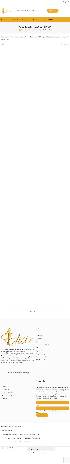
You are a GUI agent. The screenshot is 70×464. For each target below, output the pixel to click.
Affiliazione (39, 348)
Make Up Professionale (21, 20)
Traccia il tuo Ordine (7, 392)
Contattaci (39, 336)
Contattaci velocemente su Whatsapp (17, 373)
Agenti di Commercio (42, 351)
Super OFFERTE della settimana (29, 434)
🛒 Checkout (5, 389)
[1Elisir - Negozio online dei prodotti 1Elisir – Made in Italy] (6, 10)
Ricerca (51, 11)
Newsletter (4, 398)
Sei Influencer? (40, 360)
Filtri (3, 44)
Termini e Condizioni (42, 345)
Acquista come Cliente (10, 434)
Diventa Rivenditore (42, 357)
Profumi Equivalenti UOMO (42, 30)
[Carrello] (65, 10)
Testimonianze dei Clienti (22, 442)
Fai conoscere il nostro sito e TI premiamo (27, 438)
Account (3, 386)
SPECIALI (50, 20)
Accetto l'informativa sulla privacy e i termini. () (51, 411)
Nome (38, 400)
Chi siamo (39, 339)
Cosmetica (5, 20)
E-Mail (38, 405)
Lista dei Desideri (6, 395)
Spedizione (39, 342)
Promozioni (7, 438)
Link (37, 412)
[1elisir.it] (17, 338)
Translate (42, 453)
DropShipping (40, 354)
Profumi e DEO (39, 20)
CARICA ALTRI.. (35, 311)
